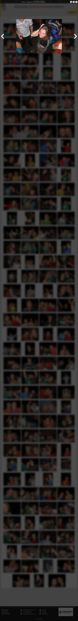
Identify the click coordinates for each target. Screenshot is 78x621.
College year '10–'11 (31, 2)
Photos (23, 2)
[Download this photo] (71, 2)
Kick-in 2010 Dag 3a (41, 2)
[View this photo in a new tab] (74, 2)
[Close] (76, 2)
